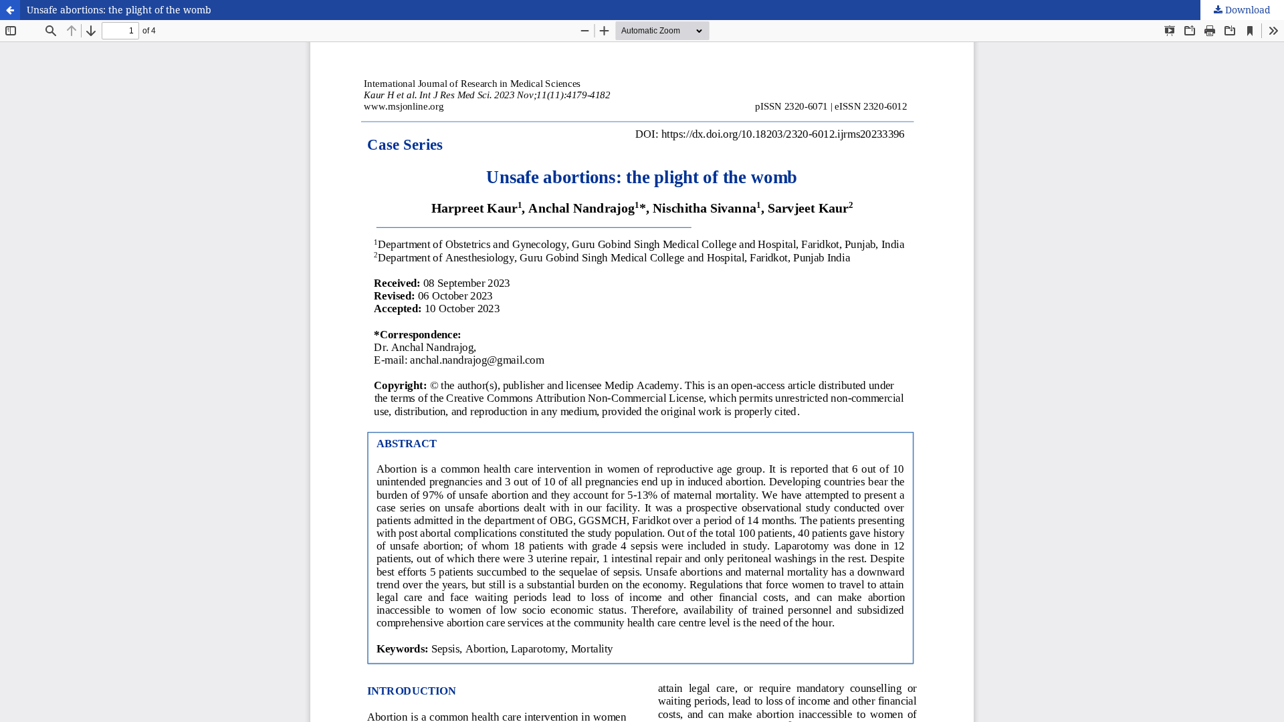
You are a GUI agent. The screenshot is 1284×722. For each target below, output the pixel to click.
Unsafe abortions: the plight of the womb (119, 9)
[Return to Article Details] (10, 10)
